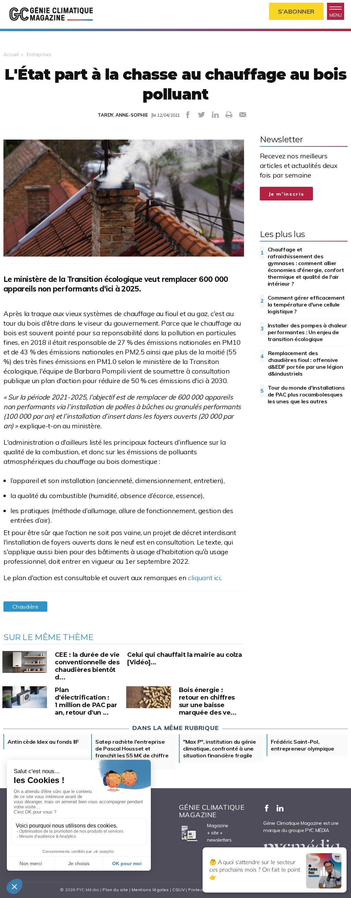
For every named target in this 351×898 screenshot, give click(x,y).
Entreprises (39, 54)
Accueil (11, 54)
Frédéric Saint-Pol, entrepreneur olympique (302, 745)
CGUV (178, 889)
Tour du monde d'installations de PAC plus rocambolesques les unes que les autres (306, 394)
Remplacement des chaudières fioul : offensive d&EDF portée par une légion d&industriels (305, 363)
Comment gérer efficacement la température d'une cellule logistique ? (306, 304)
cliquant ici (204, 577)
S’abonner (296, 11)
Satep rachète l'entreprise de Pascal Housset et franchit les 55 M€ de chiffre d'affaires (131, 752)
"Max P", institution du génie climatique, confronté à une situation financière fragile (219, 748)
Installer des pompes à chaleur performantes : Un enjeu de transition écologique (307, 332)
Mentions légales (150, 889)
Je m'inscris (286, 194)
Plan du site (115, 889)
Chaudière (25, 606)
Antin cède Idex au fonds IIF (43, 741)
